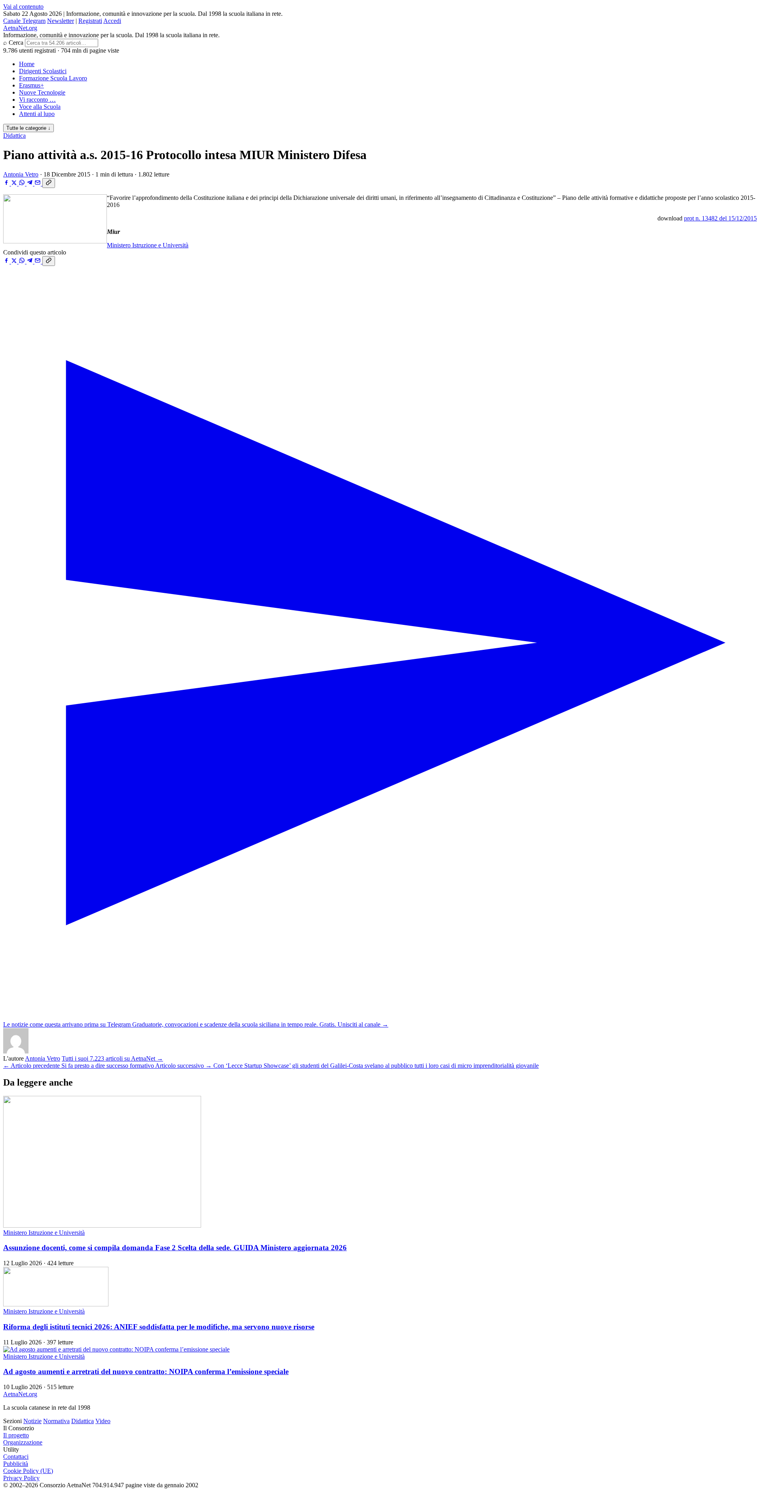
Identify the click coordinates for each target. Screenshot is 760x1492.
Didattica (14, 135)
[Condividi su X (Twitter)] (15, 183)
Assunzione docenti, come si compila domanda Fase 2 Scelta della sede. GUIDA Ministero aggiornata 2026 (175, 1247)
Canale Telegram (24, 20)
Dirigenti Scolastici (42, 71)
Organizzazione (22, 1442)
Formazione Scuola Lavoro (53, 78)
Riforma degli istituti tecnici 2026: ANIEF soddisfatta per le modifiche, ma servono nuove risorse (158, 1327)
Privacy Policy (21, 1478)
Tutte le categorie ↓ (28, 128)
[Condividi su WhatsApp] (23, 183)
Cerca (16, 42)
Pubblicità (15, 1463)
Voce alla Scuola (40, 106)
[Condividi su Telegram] (30, 183)
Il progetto (16, 1435)
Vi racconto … (37, 99)
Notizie (32, 1421)
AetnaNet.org (20, 28)
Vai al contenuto (23, 6)
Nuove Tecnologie (42, 92)
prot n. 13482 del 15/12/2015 (720, 218)
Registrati (90, 20)
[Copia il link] (48, 183)
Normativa (56, 1421)
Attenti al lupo (37, 113)
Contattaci (15, 1456)
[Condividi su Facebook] (7, 183)
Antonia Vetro (20, 174)
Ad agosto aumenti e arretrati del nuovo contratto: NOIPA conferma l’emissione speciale (146, 1371)
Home (26, 64)
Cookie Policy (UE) (28, 1470)
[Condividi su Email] (38, 183)
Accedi (112, 20)
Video (102, 1421)
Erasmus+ (31, 85)
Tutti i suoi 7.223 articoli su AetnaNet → (112, 1058)
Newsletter (60, 20)
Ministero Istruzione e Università (147, 245)
